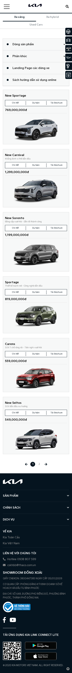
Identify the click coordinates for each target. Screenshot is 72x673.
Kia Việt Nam (11, 543)
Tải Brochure (56, 103)
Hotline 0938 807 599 (21, 559)
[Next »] (45, 464)
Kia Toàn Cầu (11, 537)
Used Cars (36, 24)
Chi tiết (15, 103)
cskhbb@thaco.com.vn (21, 565)
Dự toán (36, 103)
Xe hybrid (52, 17)
